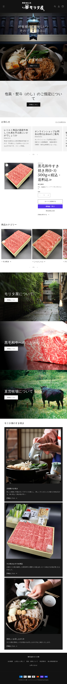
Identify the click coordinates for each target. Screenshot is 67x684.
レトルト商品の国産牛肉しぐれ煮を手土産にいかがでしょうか (16, 133)
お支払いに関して (20, 661)
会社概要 (10, 661)
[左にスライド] (30, 154)
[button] (4, 6)
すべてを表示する (60, 122)
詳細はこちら (33, 104)
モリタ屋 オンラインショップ (30, 680)
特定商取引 (43, 661)
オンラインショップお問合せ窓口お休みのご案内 (47, 132)
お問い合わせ (33, 665)
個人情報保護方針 (53, 661)
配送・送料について (32, 661)
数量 (39, 192)
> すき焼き (5, 262)
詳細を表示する (42, 214)
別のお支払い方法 (50, 210)
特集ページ (33, 66)
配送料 (43, 187)
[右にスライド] (37, 154)
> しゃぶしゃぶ (37, 262)
